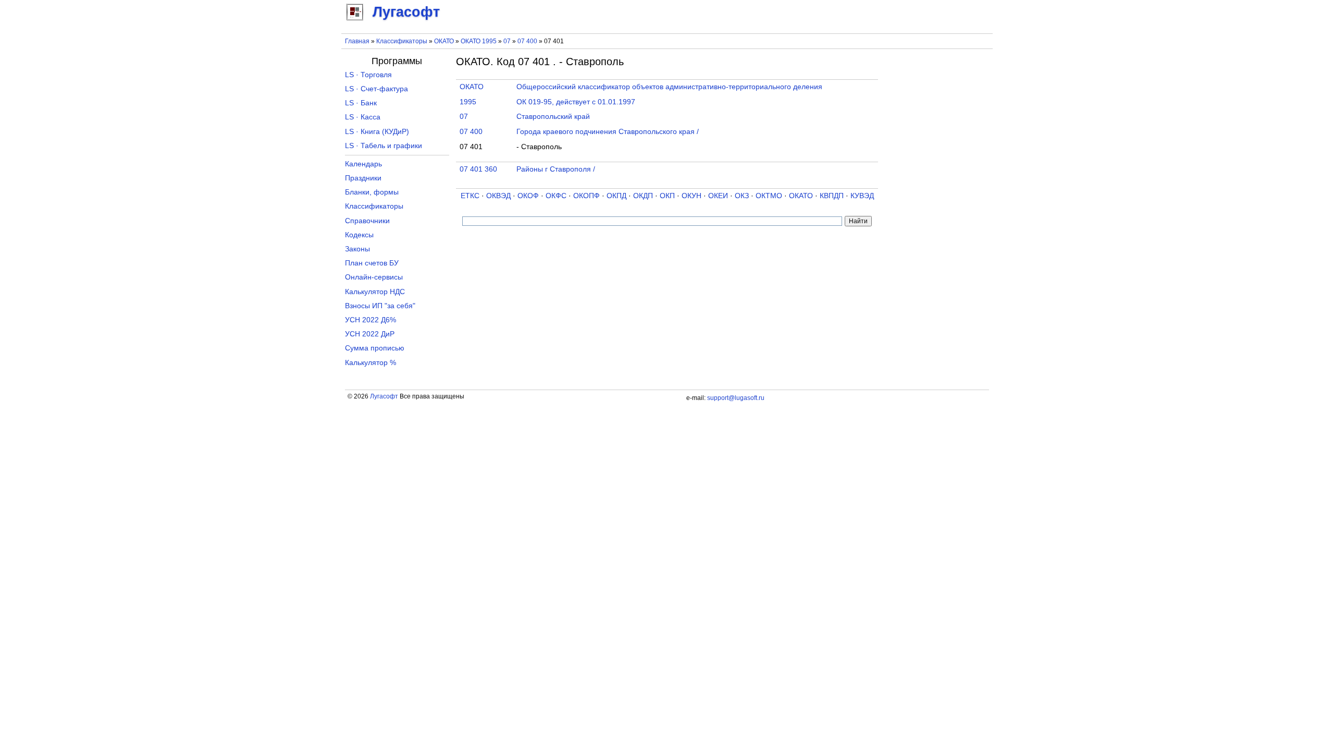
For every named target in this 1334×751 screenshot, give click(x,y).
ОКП (667, 196)
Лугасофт (384, 396)
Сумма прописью (374, 348)
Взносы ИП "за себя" (380, 306)
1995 (468, 102)
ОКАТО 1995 (479, 41)
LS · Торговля (368, 75)
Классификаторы (401, 41)
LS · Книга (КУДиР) (377, 132)
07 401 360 (478, 169)
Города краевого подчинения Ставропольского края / (607, 132)
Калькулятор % (370, 363)
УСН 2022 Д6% (370, 320)
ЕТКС (470, 196)
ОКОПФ (586, 196)
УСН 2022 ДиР (369, 334)
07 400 (528, 41)
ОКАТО (444, 41)
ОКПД (616, 196)
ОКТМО (769, 196)
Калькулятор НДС (375, 292)
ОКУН (691, 196)
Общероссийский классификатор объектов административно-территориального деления (669, 87)
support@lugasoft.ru (735, 398)
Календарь (363, 164)
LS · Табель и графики (383, 146)
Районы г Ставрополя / (555, 169)
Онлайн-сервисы (374, 277)
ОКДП (643, 196)
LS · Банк (361, 103)
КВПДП (832, 196)
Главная (357, 41)
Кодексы (359, 235)
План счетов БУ (372, 263)
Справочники (367, 221)
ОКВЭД (498, 196)
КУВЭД (862, 196)
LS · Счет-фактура (376, 89)
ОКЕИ (718, 196)
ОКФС (556, 196)
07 (507, 41)
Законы (357, 249)
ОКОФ (528, 196)
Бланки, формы (372, 192)
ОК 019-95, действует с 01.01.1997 (575, 102)
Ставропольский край (553, 116)
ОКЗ (742, 196)
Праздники (363, 178)
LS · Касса (362, 117)
